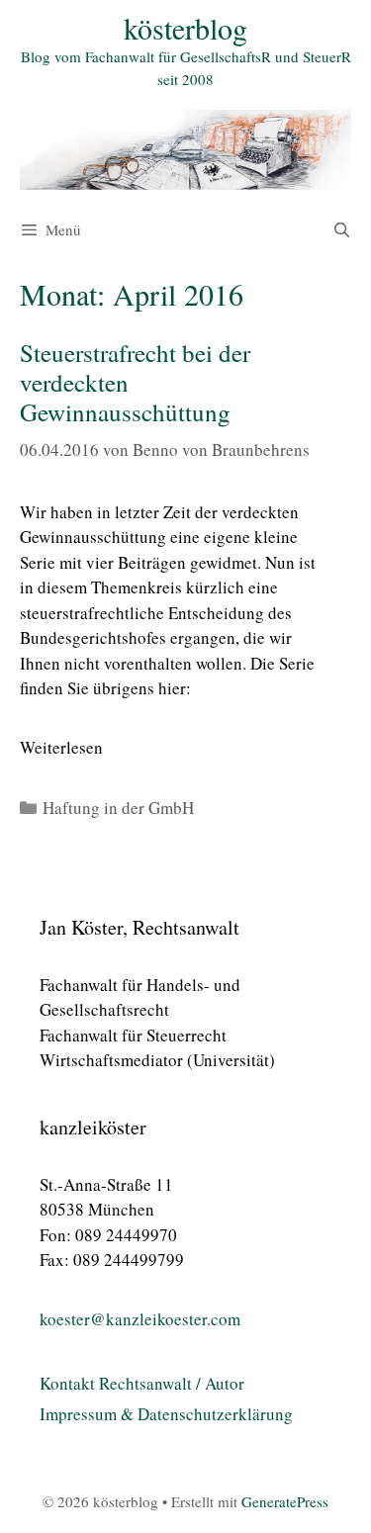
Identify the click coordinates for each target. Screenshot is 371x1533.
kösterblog (185, 27)
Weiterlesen (61, 747)
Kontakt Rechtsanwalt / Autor (142, 1383)
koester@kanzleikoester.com (140, 1319)
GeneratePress (284, 1501)
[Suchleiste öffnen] (342, 229)
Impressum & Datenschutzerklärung (166, 1413)
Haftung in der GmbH (118, 807)
